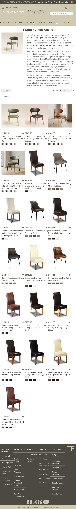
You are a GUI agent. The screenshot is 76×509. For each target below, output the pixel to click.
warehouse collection (31, 460)
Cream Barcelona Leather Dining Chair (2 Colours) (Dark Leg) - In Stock (12, 233)
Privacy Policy (6, 484)
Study (33, 22)
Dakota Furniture (55, 473)
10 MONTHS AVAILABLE (19, 2)
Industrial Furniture (55, 488)
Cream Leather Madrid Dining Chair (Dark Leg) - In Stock (36, 280)
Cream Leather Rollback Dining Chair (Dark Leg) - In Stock (59, 374)
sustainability (19, 476)
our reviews (44, 483)
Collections (52, 22)
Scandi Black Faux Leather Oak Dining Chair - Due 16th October (36, 138)
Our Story (43, 454)
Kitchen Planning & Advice (18, 483)
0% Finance (18, 465)
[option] (2, 144)
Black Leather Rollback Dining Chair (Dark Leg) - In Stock (36, 374)
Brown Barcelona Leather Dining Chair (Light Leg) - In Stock (36, 327)
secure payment (17, 471)
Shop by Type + (57, 494)
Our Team (43, 459)
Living (6, 22)
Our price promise (17, 460)
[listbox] (13, 144)
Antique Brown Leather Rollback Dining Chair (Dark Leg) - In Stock (12, 422)
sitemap (4, 489)
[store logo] (38, 12)
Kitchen (41, 22)
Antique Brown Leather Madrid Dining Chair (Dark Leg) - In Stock (12, 327)
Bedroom (23, 22)
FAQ (15, 454)
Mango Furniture (55, 455)
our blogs (43, 474)
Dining (14, 22)
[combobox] (61, 13)
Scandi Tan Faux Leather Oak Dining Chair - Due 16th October (59, 138)
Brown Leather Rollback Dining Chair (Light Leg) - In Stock (59, 327)
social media (44, 470)
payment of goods (5, 472)
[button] (23, 133)
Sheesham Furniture (56, 462)
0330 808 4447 (10, 7)
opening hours (7, 463)
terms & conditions (5, 479)
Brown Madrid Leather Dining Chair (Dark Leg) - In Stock (59, 233)
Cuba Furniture (57, 483)
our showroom (45, 478)
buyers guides (19, 489)
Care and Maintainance (19, 495)
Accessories (66, 22)
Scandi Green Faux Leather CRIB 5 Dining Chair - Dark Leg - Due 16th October (12, 185)
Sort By (55, 90)
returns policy (6, 467)
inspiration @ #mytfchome (44, 464)
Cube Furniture (57, 479)
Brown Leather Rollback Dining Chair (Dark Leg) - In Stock (12, 374)
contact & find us (6, 457)
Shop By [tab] (6, 91)
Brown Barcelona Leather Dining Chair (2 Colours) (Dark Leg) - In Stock (35, 185)
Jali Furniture (56, 468)
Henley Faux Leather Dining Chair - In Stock (59, 184)
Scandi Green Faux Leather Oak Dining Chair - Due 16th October (13, 138)
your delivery (32, 454)
